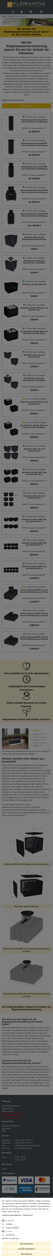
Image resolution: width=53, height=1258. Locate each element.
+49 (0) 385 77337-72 (24, 1140)
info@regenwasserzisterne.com (28, 1145)
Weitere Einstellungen (11, 1238)
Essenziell (10, 1221)
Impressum (6, 1128)
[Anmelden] (21, 12)
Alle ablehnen (26, 1254)
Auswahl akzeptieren (26, 1249)
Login (4, 1169)
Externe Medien (12, 1228)
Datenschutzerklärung (11, 1126)
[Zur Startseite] (26, 4)
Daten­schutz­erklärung (12, 1215)
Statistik (9, 1224)
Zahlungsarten (8, 1108)
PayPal (9, 1231)
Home (4, 16)
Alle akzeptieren (26, 1244)
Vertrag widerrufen (13, 1115)
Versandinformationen (11, 1106)
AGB (4, 1131)
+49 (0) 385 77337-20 (24, 1143)
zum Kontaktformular (23, 1148)
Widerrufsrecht (8, 1111)
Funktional (10, 1235)
